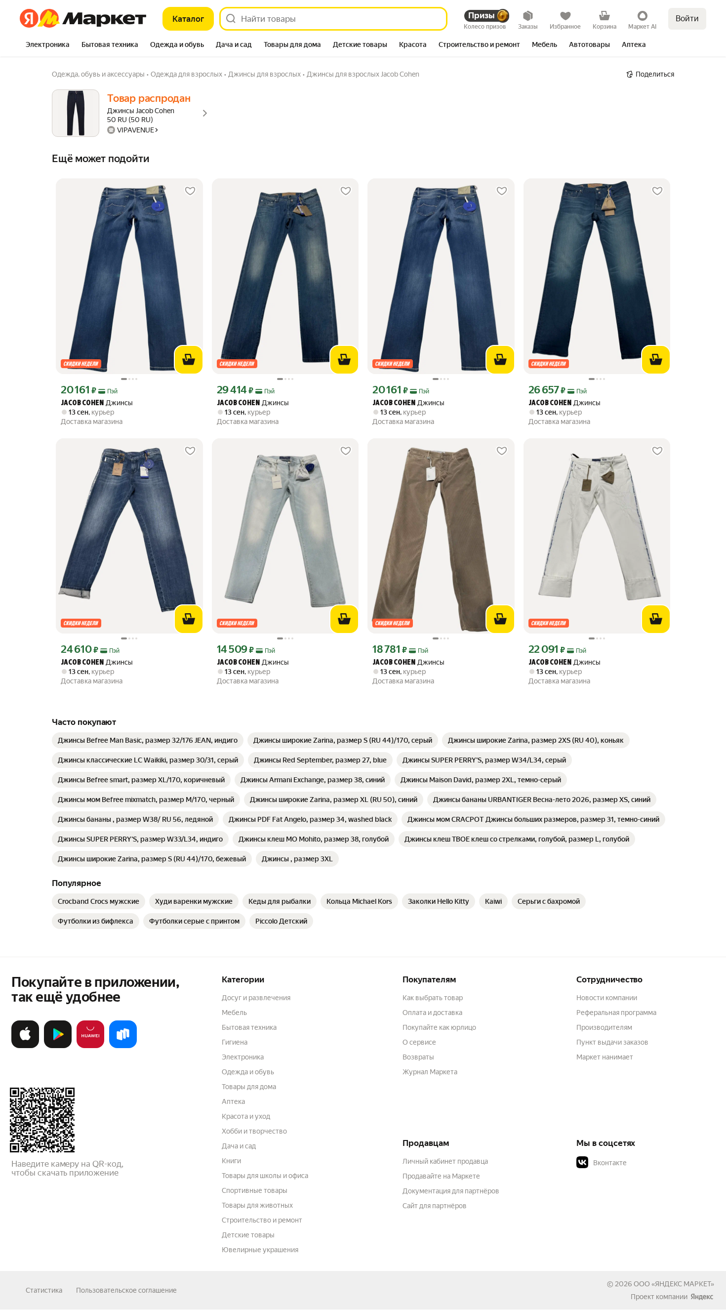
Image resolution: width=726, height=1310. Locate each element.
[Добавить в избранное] (190, 191)
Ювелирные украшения (260, 1250)
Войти (687, 18)
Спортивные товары (254, 1190)
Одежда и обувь (248, 1072)
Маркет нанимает (604, 1057)
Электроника (243, 1057)
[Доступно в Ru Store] (123, 1046)
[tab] (48, 45)
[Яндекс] (701, 1297)
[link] (147, 740)
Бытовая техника (249, 1027)
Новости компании (606, 998)
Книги (231, 1161)
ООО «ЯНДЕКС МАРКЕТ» (674, 1284)
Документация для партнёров (451, 1191)
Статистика (44, 1290)
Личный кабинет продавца (445, 1161)
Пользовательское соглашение (126, 1290)
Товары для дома (249, 1087)
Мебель (234, 1012)
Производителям (604, 1027)
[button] (645, 1162)
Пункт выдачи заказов (612, 1042)
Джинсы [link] (97, 403)
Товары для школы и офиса (265, 1176)
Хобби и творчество (254, 1131)
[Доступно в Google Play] (58, 1046)
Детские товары (248, 1235)
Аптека (233, 1101)
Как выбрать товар (433, 998)
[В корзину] (188, 360)
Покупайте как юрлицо (439, 1027)
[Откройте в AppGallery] (90, 1046)
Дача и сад (239, 1146)
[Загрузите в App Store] (25, 1046)
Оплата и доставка (432, 1012)
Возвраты (418, 1057)
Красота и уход (246, 1116)
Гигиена (234, 1042)
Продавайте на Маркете (441, 1176)
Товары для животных (257, 1205)
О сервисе (419, 1042)
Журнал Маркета (430, 1072)
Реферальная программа (616, 1012)
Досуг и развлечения (256, 998)
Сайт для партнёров (435, 1206)
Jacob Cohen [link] (82, 403)
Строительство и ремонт (262, 1220)
